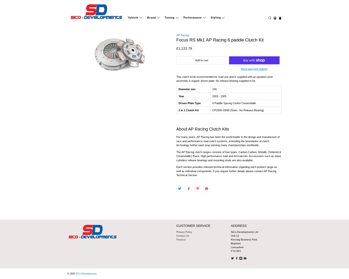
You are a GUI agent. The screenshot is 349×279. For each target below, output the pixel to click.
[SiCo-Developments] (96, 11)
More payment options (254, 69)
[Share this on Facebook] (188, 188)
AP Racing (182, 35)
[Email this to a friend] (206, 188)
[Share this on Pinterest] (197, 188)
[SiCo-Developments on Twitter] (232, 259)
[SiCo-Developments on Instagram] (240, 259)
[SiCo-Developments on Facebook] (236, 259)
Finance (181, 239)
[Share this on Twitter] (179, 188)
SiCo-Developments (86, 273)
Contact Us (182, 235)
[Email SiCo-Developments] (245, 259)
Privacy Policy (184, 231)
